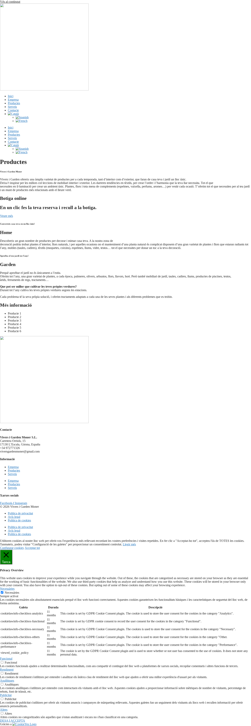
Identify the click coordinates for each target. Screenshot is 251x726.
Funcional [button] (6, 658)
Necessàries (12, 592)
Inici (10, 96)
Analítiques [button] (7, 680)
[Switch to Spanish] (22, 117)
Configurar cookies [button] (12, 548)
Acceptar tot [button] (32, 548)
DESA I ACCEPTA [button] (12, 720)
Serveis (12, 106)
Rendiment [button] (7, 669)
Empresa (13, 99)
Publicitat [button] (6, 695)
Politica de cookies (19, 520)
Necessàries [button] (7, 588)
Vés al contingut (10, 1)
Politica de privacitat (20, 513)
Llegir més (129, 544)
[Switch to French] (21, 121)
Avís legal (14, 516)
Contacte (13, 110)
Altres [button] (3, 709)
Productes (14, 103)
